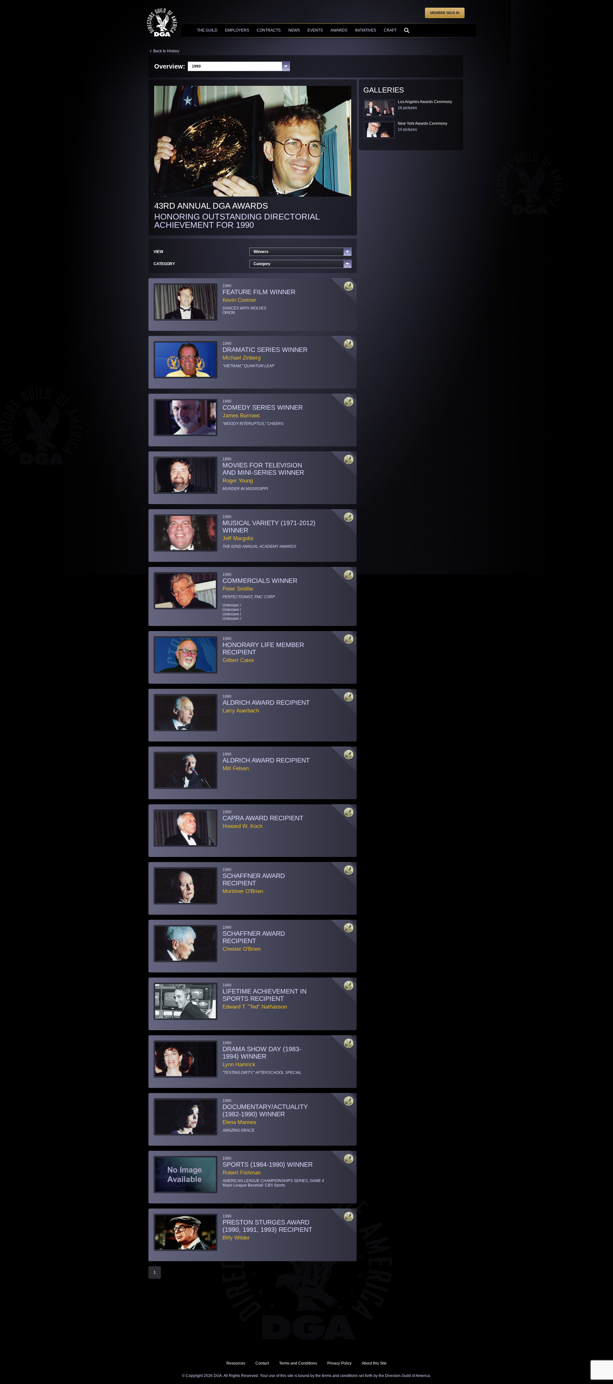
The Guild (207, 30)
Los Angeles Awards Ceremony (425, 102)
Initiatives (365, 30)
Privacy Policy (339, 1363)
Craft (390, 30)
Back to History (166, 51)
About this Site (374, 1363)
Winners (261, 251)
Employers (237, 30)
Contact (262, 1363)
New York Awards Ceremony (422, 123)
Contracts (269, 30)
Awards (338, 30)
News (294, 30)
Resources (235, 1363)
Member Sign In (444, 13)
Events (315, 30)
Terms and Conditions (298, 1363)
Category (262, 264)
